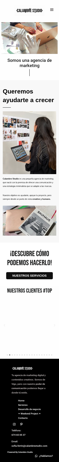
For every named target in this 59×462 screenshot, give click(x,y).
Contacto (23, 418)
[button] (4, 325)
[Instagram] (14, 424)
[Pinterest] (21, 424)
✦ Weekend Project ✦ (29, 413)
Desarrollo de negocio (29, 409)
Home (21, 400)
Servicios (23, 405)
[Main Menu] (52, 10)
